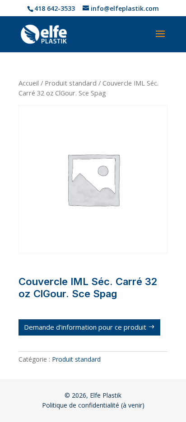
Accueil (29, 82)
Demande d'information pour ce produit (85, 326)
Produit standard (71, 82)
